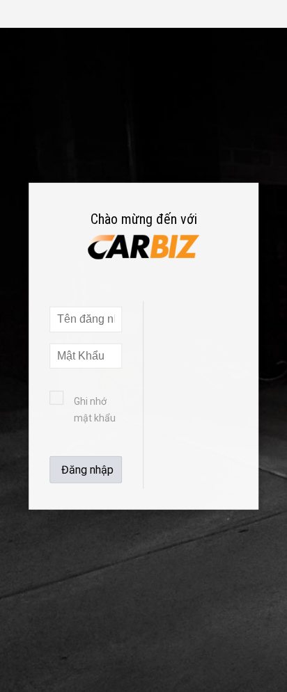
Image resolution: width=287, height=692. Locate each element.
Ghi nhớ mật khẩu (95, 410)
